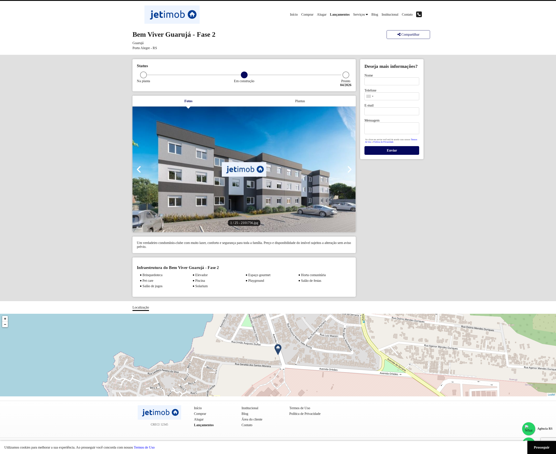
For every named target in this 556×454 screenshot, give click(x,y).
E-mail (369, 105)
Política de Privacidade (383, 142)
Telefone (370, 90)
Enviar (392, 150)
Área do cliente (252, 419)
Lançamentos (340, 14)
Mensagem (371, 120)
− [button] (5, 324)
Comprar (307, 14)
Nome (368, 75)
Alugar (321, 14)
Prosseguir (541, 447)
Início (294, 14)
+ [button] (5, 318)
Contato (407, 14)
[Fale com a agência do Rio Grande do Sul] (528, 428)
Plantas (300, 101)
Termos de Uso (144, 447)
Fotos (188, 101)
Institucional (390, 14)
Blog (374, 14)
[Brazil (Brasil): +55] (370, 96)
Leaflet (551, 394)
